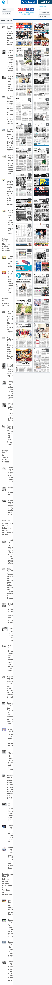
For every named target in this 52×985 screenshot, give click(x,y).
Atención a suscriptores (42, 8)
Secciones (9, 9)
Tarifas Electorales (29, 2)
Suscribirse (44, 13)
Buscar (7, 13)
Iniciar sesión (44, 16)
